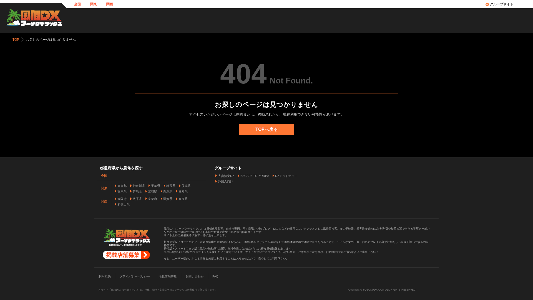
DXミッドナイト (286, 175)
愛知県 (183, 191)
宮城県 (152, 191)
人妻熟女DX (226, 175)
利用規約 (105, 276)
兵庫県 (137, 198)
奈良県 (183, 198)
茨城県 (186, 185)
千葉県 (155, 185)
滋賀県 (167, 198)
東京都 (122, 185)
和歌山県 (123, 204)
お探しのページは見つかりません (51, 40)
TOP (15, 40)
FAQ (215, 276)
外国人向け (225, 181)
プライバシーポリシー (134, 276)
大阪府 (122, 198)
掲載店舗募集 (168, 276)
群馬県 (137, 191)
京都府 (152, 198)
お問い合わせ (194, 276)
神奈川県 (139, 185)
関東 (93, 4)
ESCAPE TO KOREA (254, 175)
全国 (77, 4)
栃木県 (122, 191)
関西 (109, 4)
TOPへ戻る (266, 129)
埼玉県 (170, 185)
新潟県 (167, 191)
